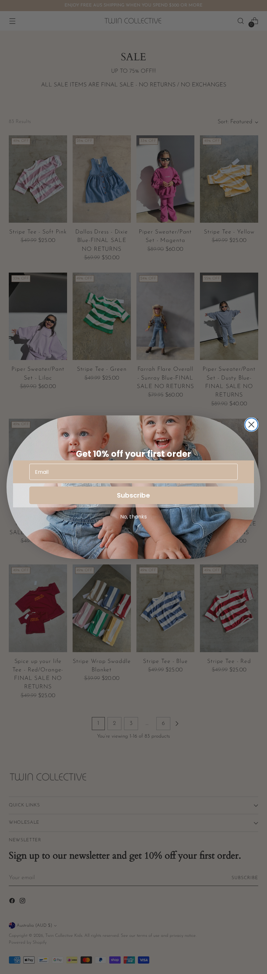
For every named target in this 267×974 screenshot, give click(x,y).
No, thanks (133, 516)
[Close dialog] (251, 424)
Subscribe (133, 495)
